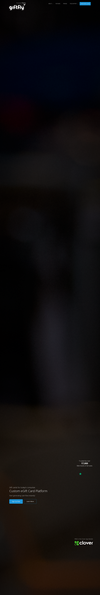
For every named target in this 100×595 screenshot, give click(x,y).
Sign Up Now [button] (16, 501)
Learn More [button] (30, 501)
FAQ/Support (73, 3)
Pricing (65, 3)
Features (58, 3)
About (50, 3)
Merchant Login (85, 3)
